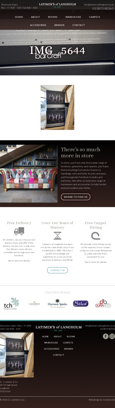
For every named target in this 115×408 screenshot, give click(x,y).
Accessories (38, 25)
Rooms (53, 16)
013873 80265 (103, 8)
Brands (59, 25)
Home (19, 16)
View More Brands (57, 292)
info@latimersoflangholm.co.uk (99, 4)
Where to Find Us (75, 196)
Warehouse (73, 16)
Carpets (94, 16)
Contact (78, 25)
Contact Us (57, 270)
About (35, 16)
